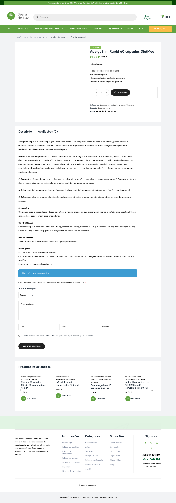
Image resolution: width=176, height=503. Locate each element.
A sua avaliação (27, 288)
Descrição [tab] (25, 131)
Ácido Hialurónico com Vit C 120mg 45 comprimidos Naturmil (137, 385)
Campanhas (115, 447)
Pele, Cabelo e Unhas (133, 377)
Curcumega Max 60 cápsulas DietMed (101, 386)
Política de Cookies (70, 447)
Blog (112, 464)
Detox (87, 447)
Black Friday (115, 460)
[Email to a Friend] (115, 112)
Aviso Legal (67, 442)
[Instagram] (151, 443)
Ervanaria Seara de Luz (83, 497)
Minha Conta (115, 451)
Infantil (88, 469)
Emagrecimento (106, 105)
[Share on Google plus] (109, 112)
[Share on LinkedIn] (103, 112)
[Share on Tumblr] (105, 112)
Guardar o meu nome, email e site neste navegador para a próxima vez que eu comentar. (58, 336)
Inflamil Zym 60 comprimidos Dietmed (67, 384)
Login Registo (148, 17)
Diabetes (89, 451)
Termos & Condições (71, 462)
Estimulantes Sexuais (94, 460)
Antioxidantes (91, 442)
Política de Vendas (70, 458)
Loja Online (115, 456)
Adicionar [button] (31, 398)
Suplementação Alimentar (123, 105)
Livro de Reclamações (71, 471)
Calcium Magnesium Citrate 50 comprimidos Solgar (33, 385)
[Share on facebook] (97, 112)
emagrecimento (104, 108)
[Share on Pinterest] (112, 112)
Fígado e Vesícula (92, 464)
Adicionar (122, 92)
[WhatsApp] (157, 443)
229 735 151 (151, 459)
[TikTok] (151, 448)
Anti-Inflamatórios (62, 377)
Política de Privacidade (67, 452)
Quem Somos (115, 442)
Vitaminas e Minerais (29, 379)
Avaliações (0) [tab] (48, 131)
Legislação (67, 467)
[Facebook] (146, 443)
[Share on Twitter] (100, 112)
